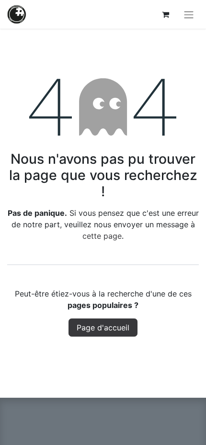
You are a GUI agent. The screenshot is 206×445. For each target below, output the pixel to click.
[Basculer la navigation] (189, 14)
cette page (102, 236)
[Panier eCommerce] (165, 14)
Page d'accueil (103, 327)
